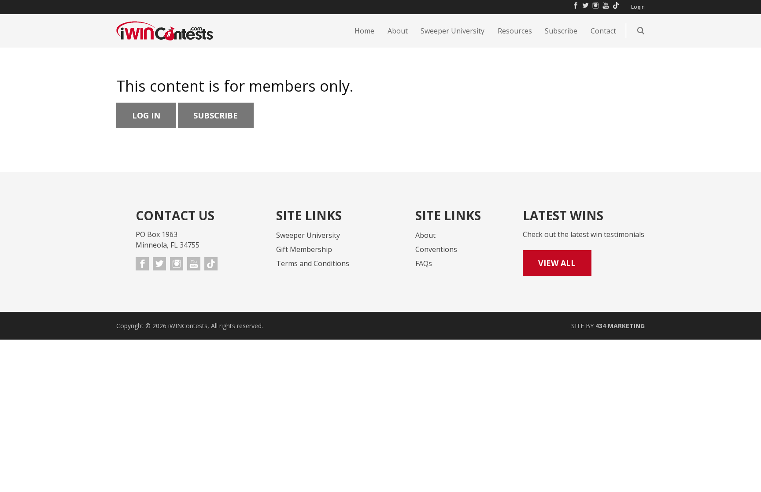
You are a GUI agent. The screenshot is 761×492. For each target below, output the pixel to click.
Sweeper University (308, 235)
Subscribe (215, 115)
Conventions (436, 249)
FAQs (423, 263)
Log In (146, 115)
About (425, 235)
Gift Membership (304, 249)
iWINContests (164, 31)
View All (557, 263)
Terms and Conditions (312, 263)
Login (638, 7)
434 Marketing (620, 326)
